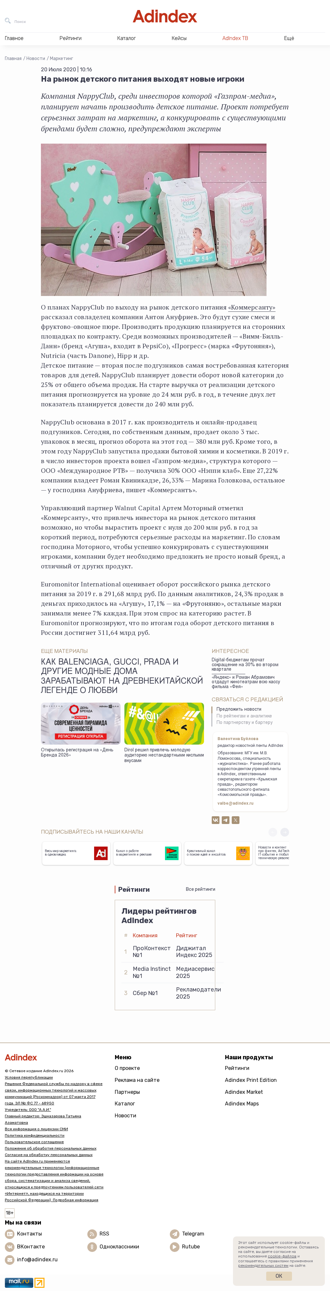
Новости (35, 58)
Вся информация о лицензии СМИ (36, 1129)
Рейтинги (237, 1068)
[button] (284, 832)
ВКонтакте (31, 1247)
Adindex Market (244, 1092)
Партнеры (127, 1092)
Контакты (29, 1234)
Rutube (191, 1247)
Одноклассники (119, 1247)
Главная (13, 58)
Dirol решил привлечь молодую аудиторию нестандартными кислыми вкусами (164, 755)
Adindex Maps (242, 1104)
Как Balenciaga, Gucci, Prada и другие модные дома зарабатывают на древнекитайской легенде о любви (122, 677)
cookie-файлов (282, 1256)
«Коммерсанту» (252, 307)
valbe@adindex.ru (236, 804)
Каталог (125, 1104)
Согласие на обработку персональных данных (48, 1155)
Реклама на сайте (137, 1080)
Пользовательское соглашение (34, 1142)
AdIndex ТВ (235, 38)
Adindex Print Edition (251, 1080)
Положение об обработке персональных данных (50, 1148)
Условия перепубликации (29, 1077)
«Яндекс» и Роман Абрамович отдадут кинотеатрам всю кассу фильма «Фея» (246, 682)
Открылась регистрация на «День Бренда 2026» (77, 753)
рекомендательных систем (263, 1265)
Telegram (193, 1234)
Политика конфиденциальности (34, 1135)
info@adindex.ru (37, 1259)
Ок (279, 1276)
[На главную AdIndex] (165, 16)
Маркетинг (61, 58)
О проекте (127, 1068)
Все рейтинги (200, 889)
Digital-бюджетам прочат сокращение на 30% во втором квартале (245, 665)
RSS (104, 1234)
